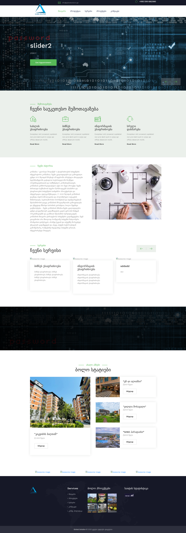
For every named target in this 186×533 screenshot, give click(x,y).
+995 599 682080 (147, 1)
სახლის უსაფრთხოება (39, 128)
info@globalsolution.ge (70, 3)
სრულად (41, 446)
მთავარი (62, 11)
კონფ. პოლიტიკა (75, 511)
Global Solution (80, 529)
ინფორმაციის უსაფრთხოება (103, 128)
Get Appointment (43, 57)
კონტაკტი (115, 11)
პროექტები (101, 11)
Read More (34, 144)
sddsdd (81, 266)
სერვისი (88, 11)
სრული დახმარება (133, 128)
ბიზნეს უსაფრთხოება (71, 128)
